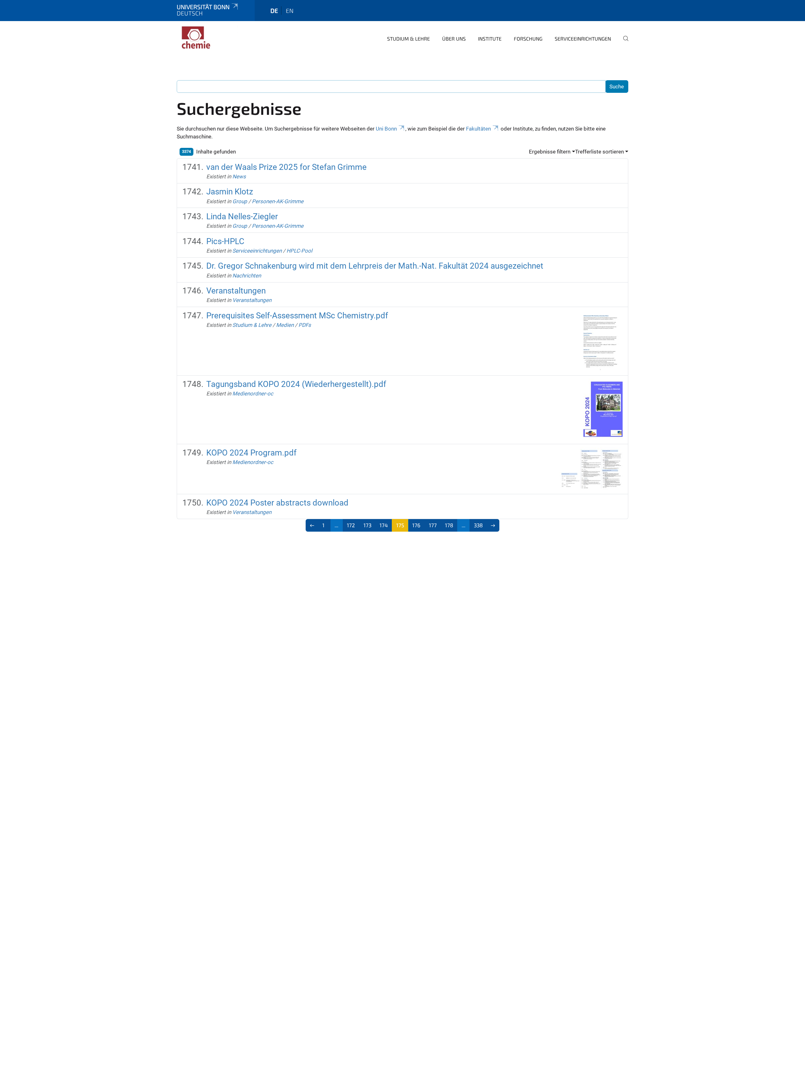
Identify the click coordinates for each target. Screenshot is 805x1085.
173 (367, 525)
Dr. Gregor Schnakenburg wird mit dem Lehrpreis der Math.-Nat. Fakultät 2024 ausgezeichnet (374, 266)
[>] (493, 525)
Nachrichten (246, 275)
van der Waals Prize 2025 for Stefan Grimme (286, 167)
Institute (490, 39)
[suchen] (623, 43)
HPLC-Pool (299, 251)
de (274, 10)
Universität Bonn (203, 6)
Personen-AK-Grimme (277, 201)
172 (351, 525)
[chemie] (207, 38)
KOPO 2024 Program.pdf (251, 452)
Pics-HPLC (225, 241)
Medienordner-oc (252, 393)
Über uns (454, 39)
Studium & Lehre (408, 39)
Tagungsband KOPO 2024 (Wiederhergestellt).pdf (296, 384)
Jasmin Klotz (229, 191)
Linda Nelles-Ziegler (242, 216)
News (239, 176)
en (289, 10)
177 (433, 525)
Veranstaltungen (236, 290)
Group (239, 201)
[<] (312, 525)
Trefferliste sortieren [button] (599, 151)
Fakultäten (478, 129)
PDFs (304, 325)
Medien (285, 325)
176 (416, 525)
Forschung (528, 39)
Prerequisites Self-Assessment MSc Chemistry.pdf (297, 315)
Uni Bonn (386, 129)
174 (384, 525)
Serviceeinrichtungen (583, 39)
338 (478, 525)
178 (449, 525)
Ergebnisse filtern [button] (549, 151)
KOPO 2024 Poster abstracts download (277, 502)
